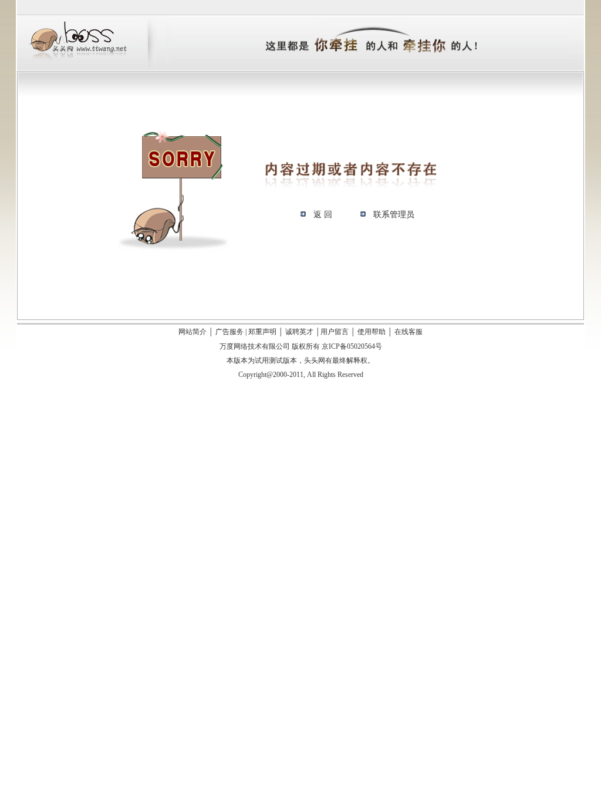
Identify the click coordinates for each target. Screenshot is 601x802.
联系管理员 (393, 214)
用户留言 (334, 332)
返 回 (322, 214)
